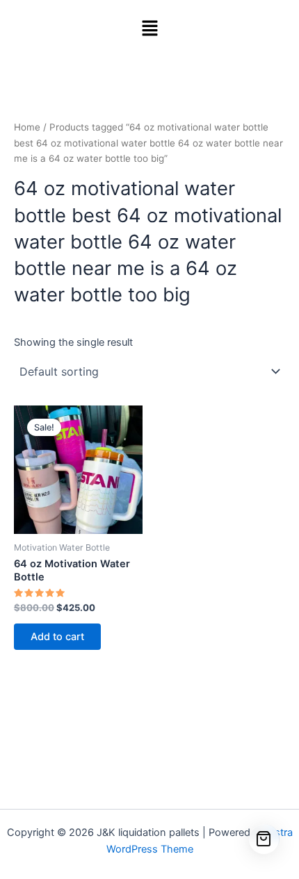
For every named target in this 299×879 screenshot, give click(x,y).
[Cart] (264, 839)
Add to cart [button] (57, 636)
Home (27, 127)
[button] (149, 29)
